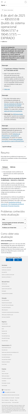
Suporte (3, 5)
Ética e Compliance (5, 400)
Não (18, 260)
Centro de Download (5, 286)
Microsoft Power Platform (6, 359)
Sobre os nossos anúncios (6, 402)
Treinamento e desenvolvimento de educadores (10, 312)
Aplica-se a (4, 41)
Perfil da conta (4, 283)
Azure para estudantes (6, 317)
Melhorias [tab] (12, 167)
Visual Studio (4, 364)
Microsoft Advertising (6, 335)
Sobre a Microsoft (5, 373)
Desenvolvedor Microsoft (6, 347)
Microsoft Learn (4, 349)
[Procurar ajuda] (5, 2)
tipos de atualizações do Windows (13, 104)
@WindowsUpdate (18, 114)
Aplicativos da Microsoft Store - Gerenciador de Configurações (11, 135)
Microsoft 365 (4, 272)
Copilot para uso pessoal (6, 269)
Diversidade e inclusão (6, 383)
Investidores (4, 380)
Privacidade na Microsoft (6, 378)
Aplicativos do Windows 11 (6, 277)
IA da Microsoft (4, 323)
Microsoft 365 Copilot (6, 338)
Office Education (5, 309)
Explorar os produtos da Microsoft (8, 274)
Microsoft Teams (5, 340)
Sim (10, 260)
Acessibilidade (4, 385)
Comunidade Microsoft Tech (7, 354)
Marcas (16, 400)
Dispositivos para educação (7, 302)
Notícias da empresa (5, 375)
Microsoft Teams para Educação (7, 305)
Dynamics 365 (4, 331)
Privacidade (17, 397)
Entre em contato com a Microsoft (8, 397)
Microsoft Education (5, 300)
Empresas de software (6, 361)
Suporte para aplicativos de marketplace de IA (10, 352)
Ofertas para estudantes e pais (7, 314)
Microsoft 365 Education (6, 307)
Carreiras (3, 371)
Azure (3, 328)
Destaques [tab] (5, 167)
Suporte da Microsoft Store (7, 288)
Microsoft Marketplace (6, 357)
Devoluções (4, 291)
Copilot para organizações (6, 267)
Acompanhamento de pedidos (7, 293)
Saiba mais (7, 89)
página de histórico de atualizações (13, 111)
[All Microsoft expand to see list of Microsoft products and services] (2, 2)
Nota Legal (12, 400)
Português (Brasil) (7, 389)
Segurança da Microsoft (6, 326)
